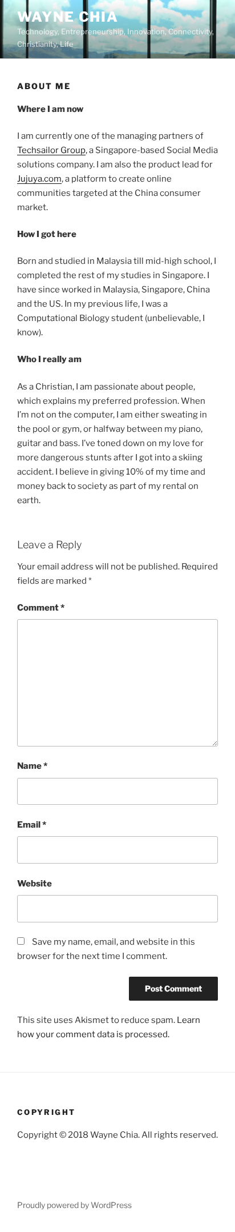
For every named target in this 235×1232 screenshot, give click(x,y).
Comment (40, 608)
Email (31, 825)
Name (32, 766)
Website (34, 883)
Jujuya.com (39, 179)
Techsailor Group (51, 150)
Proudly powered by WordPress (74, 1205)
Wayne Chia (68, 17)
